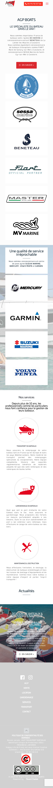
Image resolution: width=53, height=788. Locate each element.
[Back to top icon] (26, 730)
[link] (26, 114)
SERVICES (26, 702)
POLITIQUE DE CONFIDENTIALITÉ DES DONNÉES (27, 737)
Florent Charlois (32, 779)
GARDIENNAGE (26, 698)
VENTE (27, 688)
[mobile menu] (47, 4)
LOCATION (26, 693)
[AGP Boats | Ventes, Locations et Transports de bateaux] (10, 4)
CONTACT (26, 712)
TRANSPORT (26, 707)
